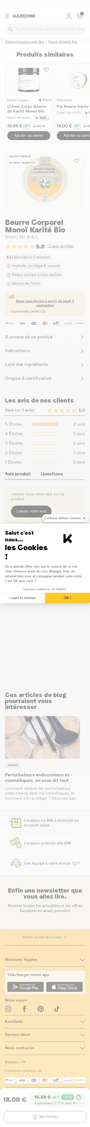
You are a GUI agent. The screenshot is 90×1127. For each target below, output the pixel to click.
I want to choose (23, 598)
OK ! (67, 598)
